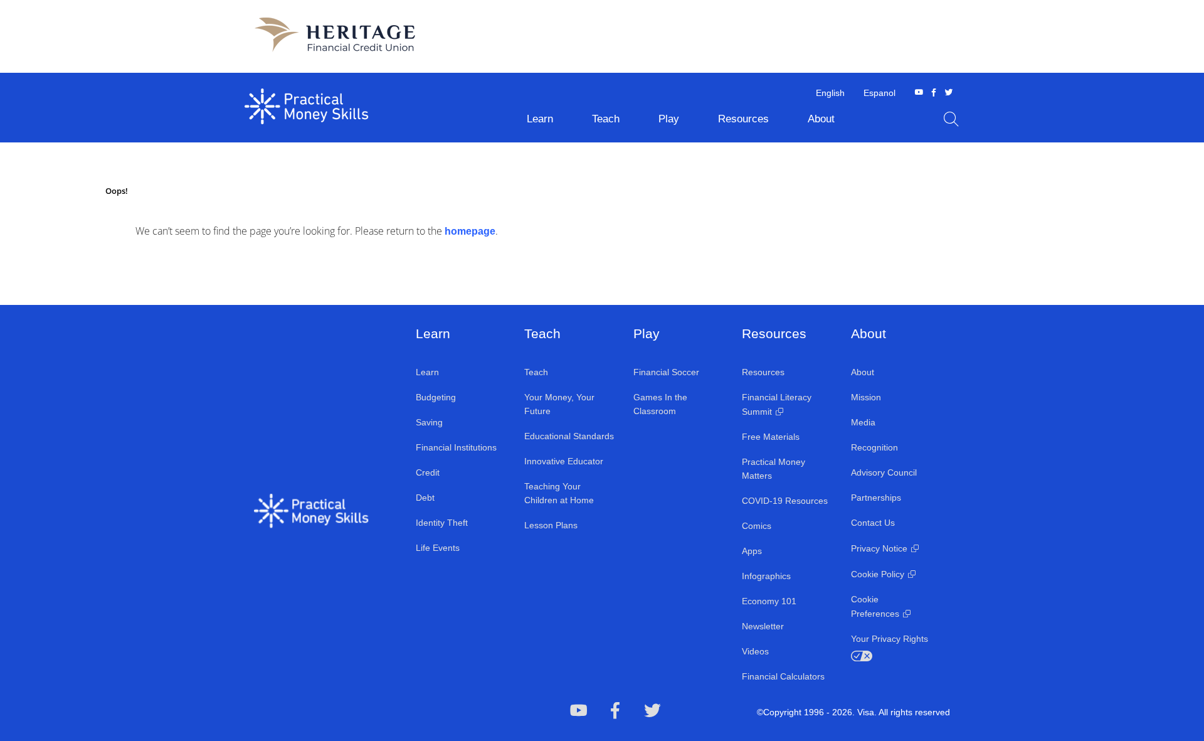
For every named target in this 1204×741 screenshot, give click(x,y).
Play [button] (668, 119)
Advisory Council (884, 472)
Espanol (879, 93)
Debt (425, 498)
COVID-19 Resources (785, 501)
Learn (427, 372)
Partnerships (876, 498)
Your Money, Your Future (559, 404)
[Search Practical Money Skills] (951, 119)
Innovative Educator (563, 461)
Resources (763, 372)
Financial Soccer (666, 372)
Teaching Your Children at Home (559, 493)
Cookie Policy (877, 574)
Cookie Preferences (875, 606)
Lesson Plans (551, 525)
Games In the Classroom (660, 404)
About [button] (821, 119)
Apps (752, 551)
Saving (429, 422)
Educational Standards (569, 436)
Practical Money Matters (773, 469)
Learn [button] (540, 119)
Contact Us (873, 523)
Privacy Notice (879, 548)
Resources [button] (743, 119)
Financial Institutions (456, 447)
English (830, 93)
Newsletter (763, 626)
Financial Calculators (783, 676)
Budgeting (436, 397)
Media (863, 422)
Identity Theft (442, 523)
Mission (866, 397)
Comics (756, 526)
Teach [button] (606, 119)
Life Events (438, 548)
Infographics (766, 576)
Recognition (874, 447)
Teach (536, 372)
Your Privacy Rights (889, 639)
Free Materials (771, 437)
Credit (428, 472)
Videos (755, 651)
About (862, 372)
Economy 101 (769, 601)
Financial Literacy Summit (776, 404)
